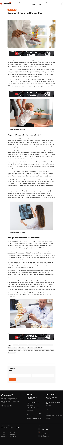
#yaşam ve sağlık (11, 352)
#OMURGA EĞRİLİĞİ (32, 345)
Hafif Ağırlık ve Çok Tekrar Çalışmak (34, 418)
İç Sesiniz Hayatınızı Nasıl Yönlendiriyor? (32, 398)
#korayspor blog (23, 345)
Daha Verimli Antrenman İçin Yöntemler (33, 403)
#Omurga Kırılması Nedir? (28, 350)
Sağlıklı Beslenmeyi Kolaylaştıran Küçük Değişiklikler (33, 408)
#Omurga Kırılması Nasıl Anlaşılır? (14, 350)
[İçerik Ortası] (31, 94)
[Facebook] (2, 406)
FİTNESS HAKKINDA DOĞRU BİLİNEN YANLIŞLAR (54, 416)
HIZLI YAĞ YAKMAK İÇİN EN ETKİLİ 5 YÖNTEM (54, 403)
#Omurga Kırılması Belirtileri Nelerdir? (35, 347)
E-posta (34, 372)
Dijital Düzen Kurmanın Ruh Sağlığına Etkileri (34, 414)
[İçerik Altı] (31, 337)
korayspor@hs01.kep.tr (45, 433)
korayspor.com (59, 442)
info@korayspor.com (45, 436)
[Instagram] (8, 406)
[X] (5, 406)
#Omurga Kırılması (22, 347)
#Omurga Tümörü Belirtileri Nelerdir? (42, 350)
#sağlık (52, 350)
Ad (10, 372)
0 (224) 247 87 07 (44, 429)
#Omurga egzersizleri (12, 347)
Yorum (11, 370)
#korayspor (16, 345)
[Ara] (62, 3)
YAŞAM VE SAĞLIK (12, 9)
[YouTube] (11, 406)
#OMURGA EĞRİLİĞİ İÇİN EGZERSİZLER (45, 345)
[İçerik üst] (31, 53)
